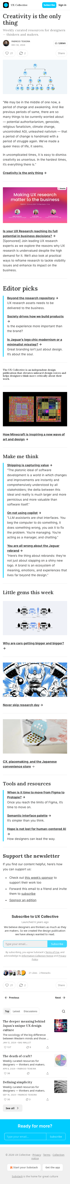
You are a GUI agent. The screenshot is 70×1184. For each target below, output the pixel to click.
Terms (46, 1154)
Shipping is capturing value (28, 465)
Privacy (36, 1154)
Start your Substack (25, 1167)
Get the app (52, 1167)
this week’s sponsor (39, 877)
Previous (14, 997)
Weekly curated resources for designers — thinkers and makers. (24, 1062)
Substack (17, 1176)
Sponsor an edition (22, 900)
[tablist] (21, 1011)
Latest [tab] (16, 1011)
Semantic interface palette (27, 815)
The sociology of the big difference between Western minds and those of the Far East (26, 1036)
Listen (62, 43)
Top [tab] (7, 1011)
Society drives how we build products (35, 316)
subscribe (28, 893)
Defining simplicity (17, 1082)
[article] (35, 1034)
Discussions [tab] (30, 1011)
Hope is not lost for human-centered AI (36, 829)
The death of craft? (17, 1056)
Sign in (62, 5)
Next (58, 997)
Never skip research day (21, 705)
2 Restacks (44, 972)
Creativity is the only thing (23, 173)
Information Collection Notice (37, 955)
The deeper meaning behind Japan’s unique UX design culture (24, 1025)
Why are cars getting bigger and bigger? (33, 643)
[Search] (63, 1011)
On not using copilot (22, 513)
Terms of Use (52, 952)
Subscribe (49, 5)
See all (10, 1108)
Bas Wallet (24, 1042)
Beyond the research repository (31, 298)
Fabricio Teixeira (20, 41)
